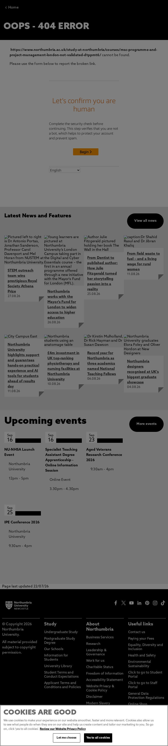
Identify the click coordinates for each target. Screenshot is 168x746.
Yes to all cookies (98, 737)
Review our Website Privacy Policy (63, 729)
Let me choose (66, 737)
